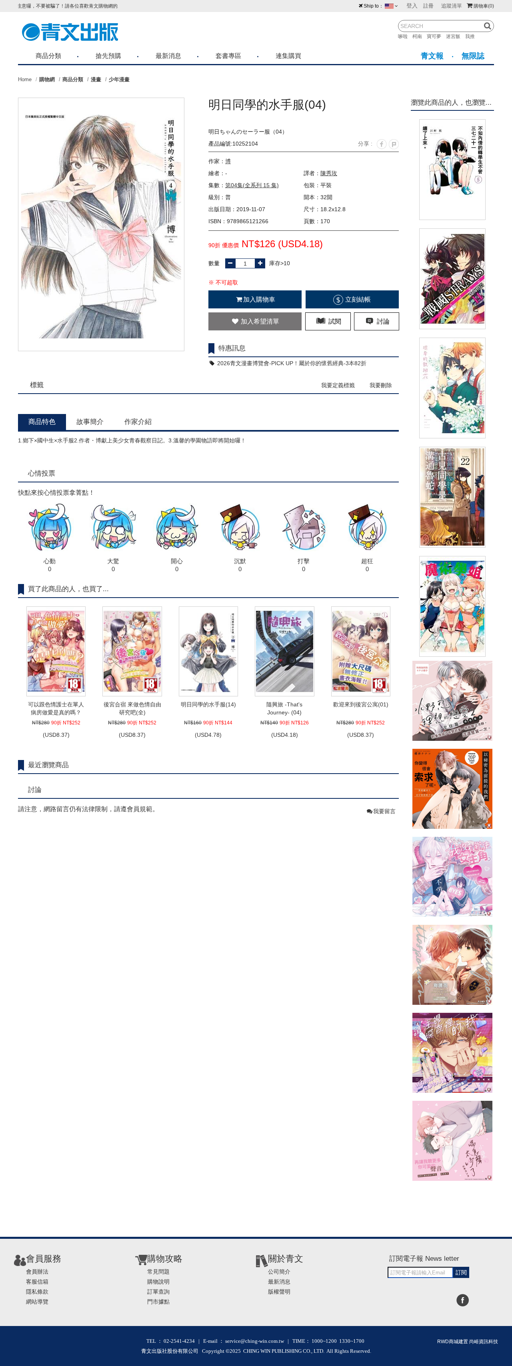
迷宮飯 (455, 36)
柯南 (419, 36)
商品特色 (42, 422)
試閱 (334, 321)
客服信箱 (37, 1281)
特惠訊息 (232, 348)
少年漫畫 (119, 79)
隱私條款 (37, 1291)
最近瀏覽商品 (48, 765)
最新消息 (168, 55)
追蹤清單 (451, 6)
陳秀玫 (328, 173)
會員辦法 (37, 1271)
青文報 (432, 56)
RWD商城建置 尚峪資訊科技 (467, 1341)
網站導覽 (37, 1301)
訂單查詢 (158, 1291)
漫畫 (96, 79)
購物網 (47, 79)
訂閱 (461, 1272)
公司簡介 (279, 1271)
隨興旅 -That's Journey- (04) (284, 708)
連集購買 (288, 55)
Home (25, 79)
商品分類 (48, 55)
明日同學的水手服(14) (208, 704)
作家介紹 (138, 422)
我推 (472, 36)
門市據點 (158, 1301)
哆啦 (405, 36)
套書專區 (228, 55)
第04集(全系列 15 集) (252, 185)
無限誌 (473, 56)
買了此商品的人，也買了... (68, 589)
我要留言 (384, 811)
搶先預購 (108, 55)
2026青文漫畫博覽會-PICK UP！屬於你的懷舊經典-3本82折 (291, 363)
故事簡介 (90, 422)
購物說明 (158, 1281)
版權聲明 (279, 1291)
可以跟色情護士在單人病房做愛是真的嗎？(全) (56, 708)
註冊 (428, 6)
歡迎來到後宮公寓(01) (360, 704)
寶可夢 (436, 36)
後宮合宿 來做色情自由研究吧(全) (132, 708)
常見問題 (158, 1271)
